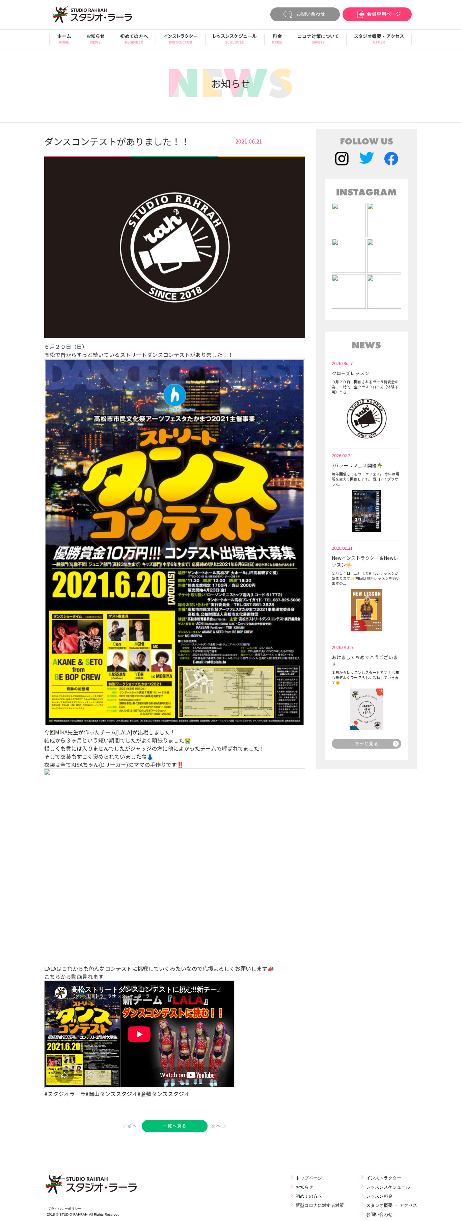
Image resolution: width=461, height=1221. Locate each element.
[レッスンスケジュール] (235, 41)
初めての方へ (309, 1196)
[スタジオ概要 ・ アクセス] (379, 41)
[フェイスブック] (391, 159)
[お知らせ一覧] (366, 746)
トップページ (309, 1177)
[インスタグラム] (342, 159)
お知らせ (304, 1187)
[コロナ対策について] (318, 41)
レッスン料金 (379, 1196)
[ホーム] (64, 41)
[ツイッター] (366, 159)
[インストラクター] (180, 41)
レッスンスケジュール (388, 1187)
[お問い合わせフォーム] (305, 15)
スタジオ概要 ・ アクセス (391, 1205)
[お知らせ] (95, 41)
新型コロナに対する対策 (320, 1205)
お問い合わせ (379, 1214)
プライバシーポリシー (64, 1209)
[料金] (277, 41)
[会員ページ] (377, 15)
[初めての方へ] (134, 41)
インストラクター (383, 1177)
